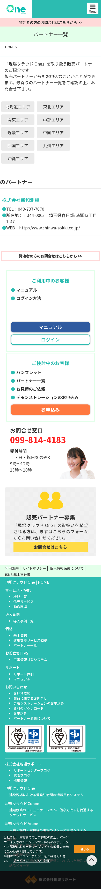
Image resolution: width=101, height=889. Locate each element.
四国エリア (18, 145)
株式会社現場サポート (23, 763)
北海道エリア (17, 107)
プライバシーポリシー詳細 (31, 860)
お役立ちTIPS (16, 653)
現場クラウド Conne (22, 803)
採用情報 (20, 780)
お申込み (50, 409)
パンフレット (28, 372)
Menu (93, 11)
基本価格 (20, 635)
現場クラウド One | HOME (27, 582)
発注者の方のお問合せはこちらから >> (50, 22)
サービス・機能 (18, 590)
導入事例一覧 (23, 621)
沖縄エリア (18, 158)
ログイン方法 (28, 298)
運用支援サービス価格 (30, 640)
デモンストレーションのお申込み (47, 397)
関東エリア (18, 120)
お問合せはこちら (50, 547)
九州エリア (53, 145)
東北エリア (53, 107)
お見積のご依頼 (30, 389)
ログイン (50, 339)
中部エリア (53, 120)
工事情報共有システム (30, 659)
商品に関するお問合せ (30, 698)
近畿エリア (18, 132)
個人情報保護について (67, 568)
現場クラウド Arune (21, 823)
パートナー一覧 (30, 380)
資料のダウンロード (28, 708)
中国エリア (53, 132)
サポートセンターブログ (31, 770)
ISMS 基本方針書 (17, 574)
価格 (8, 628)
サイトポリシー (34, 568)
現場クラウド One (20, 788)
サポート (12, 667)
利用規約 (12, 568)
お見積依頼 (21, 693)
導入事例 (12, 614)
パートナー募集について (32, 718)
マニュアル (26, 290)
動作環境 (20, 606)
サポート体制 (23, 674)
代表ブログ (21, 775)
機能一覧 (20, 596)
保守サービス (23, 601)
